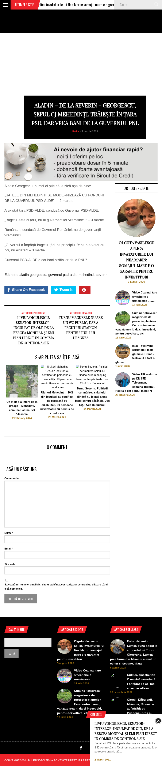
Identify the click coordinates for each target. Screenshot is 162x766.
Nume (8, 533)
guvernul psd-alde (62, 275)
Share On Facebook (28, 290)
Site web (9, 564)
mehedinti (86, 275)
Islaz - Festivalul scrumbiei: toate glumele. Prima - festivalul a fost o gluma (135, 354)
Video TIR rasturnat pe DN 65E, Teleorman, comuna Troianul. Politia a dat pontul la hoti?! (136, 382)
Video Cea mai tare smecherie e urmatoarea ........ (144, 296)
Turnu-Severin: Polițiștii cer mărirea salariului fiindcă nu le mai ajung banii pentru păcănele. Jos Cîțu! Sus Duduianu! (92, 397)
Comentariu (11, 478)
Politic (76, 131)
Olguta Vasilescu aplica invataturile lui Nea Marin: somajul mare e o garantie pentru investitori (71, 4)
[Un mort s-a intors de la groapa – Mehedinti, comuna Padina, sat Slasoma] (22, 396)
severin (101, 275)
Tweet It (66, 290)
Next (118, 395)
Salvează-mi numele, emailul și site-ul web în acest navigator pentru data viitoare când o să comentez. (56, 586)
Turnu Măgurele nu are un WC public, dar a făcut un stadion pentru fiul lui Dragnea (81, 327)
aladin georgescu (32, 275)
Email (8, 548)
